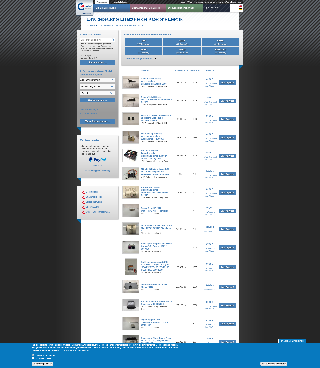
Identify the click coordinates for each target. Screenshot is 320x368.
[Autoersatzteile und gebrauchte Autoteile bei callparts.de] (84, 8)
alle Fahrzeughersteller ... (140, 58)
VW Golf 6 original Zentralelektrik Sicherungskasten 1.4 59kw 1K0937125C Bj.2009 (154, 155)
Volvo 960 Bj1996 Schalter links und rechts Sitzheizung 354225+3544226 (156, 118)
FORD (182, 51)
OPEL (220, 42)
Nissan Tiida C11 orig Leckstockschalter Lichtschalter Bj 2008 (156, 100)
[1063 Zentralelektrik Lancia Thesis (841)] (131, 292)
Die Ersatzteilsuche (106, 7)
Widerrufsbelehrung (233, 2)
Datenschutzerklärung (214, 2)
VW (143, 42)
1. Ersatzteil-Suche (90, 34)
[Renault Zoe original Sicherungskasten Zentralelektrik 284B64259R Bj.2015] (131, 198)
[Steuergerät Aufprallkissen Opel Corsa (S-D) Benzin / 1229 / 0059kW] (131, 253)
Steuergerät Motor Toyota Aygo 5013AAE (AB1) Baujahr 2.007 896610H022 (156, 340)
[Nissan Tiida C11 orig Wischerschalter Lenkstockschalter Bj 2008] (131, 88)
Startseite (91, 25)
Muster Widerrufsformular (98, 212)
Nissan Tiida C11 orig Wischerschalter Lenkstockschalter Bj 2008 (154, 81)
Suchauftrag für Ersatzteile (146, 7)
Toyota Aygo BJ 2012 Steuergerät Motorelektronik (154, 209)
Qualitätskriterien (94, 197)
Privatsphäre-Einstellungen (292, 341)
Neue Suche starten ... (97, 121)
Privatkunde (102, 2)
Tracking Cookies (43, 358)
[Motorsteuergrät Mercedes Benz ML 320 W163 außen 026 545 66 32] (131, 235)
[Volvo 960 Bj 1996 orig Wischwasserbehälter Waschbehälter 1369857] (131, 143)
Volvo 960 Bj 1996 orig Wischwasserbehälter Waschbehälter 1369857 (152, 136)
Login (183, 2)
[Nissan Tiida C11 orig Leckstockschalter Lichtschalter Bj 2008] (131, 106)
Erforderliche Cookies (45, 355)
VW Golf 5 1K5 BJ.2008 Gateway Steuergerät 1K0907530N (156, 303)
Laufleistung (179, 70)
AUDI (182, 42)
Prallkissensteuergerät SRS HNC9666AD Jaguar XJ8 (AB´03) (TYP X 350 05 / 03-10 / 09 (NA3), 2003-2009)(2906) (155, 266)
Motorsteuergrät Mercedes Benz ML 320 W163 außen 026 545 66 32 (156, 228)
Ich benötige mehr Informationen (74, 351)
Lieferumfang (92, 192)
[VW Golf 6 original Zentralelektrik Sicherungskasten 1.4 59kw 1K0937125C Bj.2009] (131, 161)
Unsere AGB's (93, 207)
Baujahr (193, 70)
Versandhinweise (94, 202)
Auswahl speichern (43, 364)
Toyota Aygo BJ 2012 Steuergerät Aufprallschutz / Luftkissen (154, 322)
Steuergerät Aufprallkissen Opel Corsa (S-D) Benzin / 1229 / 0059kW (156, 246)
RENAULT (220, 51)
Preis (208, 70)
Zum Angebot (227, 83)
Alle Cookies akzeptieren (274, 364)
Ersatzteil (145, 70)
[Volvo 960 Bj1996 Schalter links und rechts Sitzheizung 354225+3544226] (131, 125)
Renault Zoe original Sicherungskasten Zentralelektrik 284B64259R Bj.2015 (154, 191)
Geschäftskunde (120, 2)
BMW (143, 51)
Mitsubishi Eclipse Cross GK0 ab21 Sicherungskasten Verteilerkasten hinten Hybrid (155, 172)
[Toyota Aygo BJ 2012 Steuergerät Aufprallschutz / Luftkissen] (131, 329)
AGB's (189, 2)
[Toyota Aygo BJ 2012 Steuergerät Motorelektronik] (131, 216)
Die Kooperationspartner (181, 7)
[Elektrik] (240, 7)
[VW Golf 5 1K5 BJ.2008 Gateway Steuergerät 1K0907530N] (131, 311)
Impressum (198, 2)
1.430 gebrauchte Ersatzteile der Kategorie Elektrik (120, 25)
